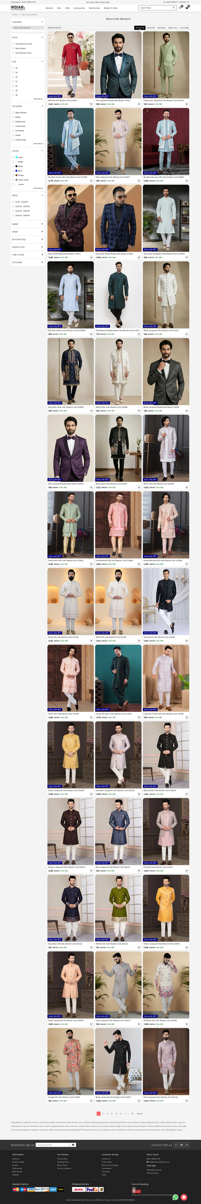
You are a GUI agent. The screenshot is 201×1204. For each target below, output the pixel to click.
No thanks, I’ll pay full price (108, 627)
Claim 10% (148, 615)
